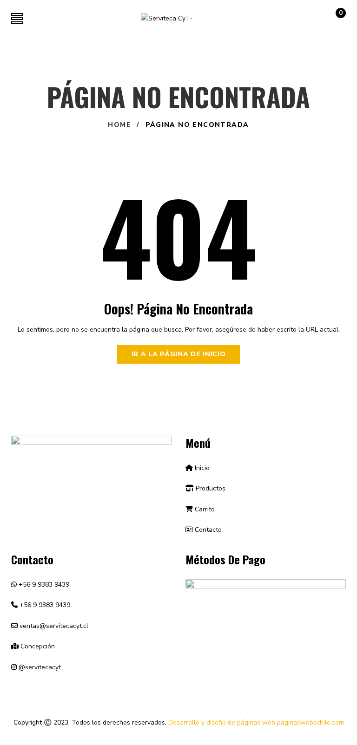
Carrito (204, 509)
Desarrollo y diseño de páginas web (221, 722)
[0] (331, 21)
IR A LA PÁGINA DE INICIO (179, 354)
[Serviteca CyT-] (166, 18)
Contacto (207, 529)
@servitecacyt (39, 667)
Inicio (201, 468)
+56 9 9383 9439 (43, 584)
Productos (209, 488)
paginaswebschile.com (310, 722)
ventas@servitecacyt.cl (53, 625)
